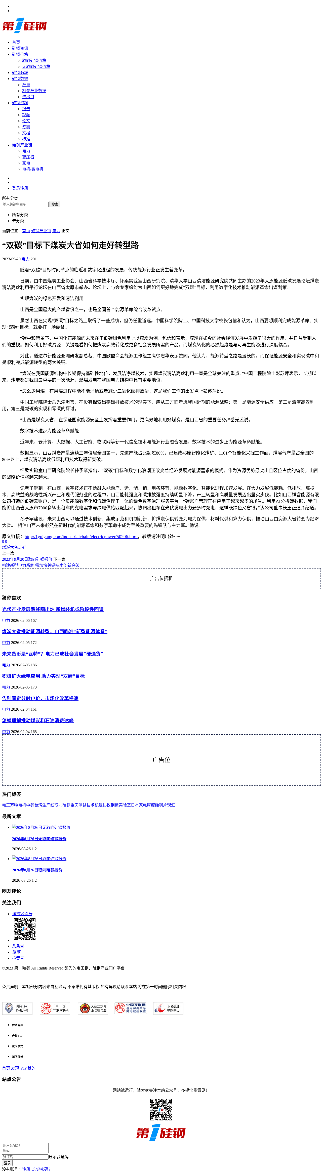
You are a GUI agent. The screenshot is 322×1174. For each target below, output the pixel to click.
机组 (99, 805)
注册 (26, 1169)
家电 (26, 163)
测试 (82, 805)
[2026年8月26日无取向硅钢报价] (41, 827)
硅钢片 (161, 805)
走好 (22, 547)
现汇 (171, 805)
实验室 (125, 805)
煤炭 (6, 547)
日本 (135, 805)
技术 (91, 805)
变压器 (28, 157)
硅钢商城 (20, 72)
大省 (14, 547)
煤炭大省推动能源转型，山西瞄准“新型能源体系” (54, 631)
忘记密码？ (42, 1169)
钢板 (115, 805)
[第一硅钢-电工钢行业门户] (24, 32)
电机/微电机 (32, 169)
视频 (26, 115)
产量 (26, 85)
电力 (26, 151)
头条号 (18, 946)
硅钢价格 (20, 54)
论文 (26, 121)
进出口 (28, 97)
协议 (107, 805)
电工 (6, 805)
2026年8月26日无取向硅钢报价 (39, 839)
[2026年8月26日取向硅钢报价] (39, 859)
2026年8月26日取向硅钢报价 (37, 870)
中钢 (30, 805)
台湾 (38, 805)
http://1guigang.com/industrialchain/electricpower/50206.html (81, 536)
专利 (26, 127)
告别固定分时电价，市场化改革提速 (40, 698)
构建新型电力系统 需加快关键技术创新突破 (40, 565)
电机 (22, 805)
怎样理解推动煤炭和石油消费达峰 (38, 720)
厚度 (151, 805)
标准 (26, 139)
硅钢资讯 (20, 48)
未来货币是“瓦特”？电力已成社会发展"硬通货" (52, 654)
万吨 (14, 805)
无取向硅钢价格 (36, 66)
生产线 (48, 805)
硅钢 (66, 805)
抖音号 (18, 958)
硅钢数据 (20, 78)
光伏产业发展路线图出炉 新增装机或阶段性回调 (53, 609)
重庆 (74, 805)
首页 (16, 42)
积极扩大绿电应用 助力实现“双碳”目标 (43, 676)
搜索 (55, 204)
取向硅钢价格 (34, 60)
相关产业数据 (34, 91)
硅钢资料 (20, 103)
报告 (26, 109)
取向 (58, 805)
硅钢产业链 (22, 145)
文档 (26, 133)
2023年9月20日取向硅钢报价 (27, 559)
